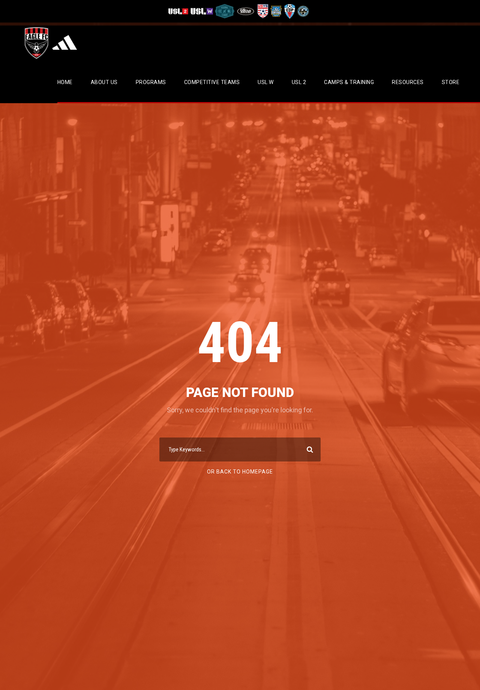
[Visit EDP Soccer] (289, 11)
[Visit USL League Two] (179, 11)
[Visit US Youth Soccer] (262, 11)
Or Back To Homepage (240, 472)
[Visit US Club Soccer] (245, 11)
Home (65, 82)
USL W (266, 82)
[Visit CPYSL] (302, 11)
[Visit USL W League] (201, 11)
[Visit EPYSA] (275, 11)
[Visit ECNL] (224, 11)
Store (451, 82)
